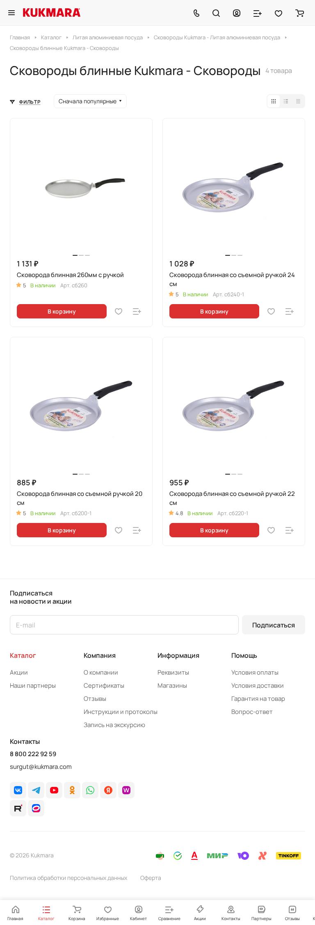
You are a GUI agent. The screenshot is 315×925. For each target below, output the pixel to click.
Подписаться (273, 625)
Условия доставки (257, 685)
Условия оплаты (254, 672)
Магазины (172, 685)
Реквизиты (173, 672)
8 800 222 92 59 (33, 754)
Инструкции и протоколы (121, 711)
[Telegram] (36, 790)
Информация (178, 655)
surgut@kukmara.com (41, 766)
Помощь (244, 655)
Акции (19, 672)
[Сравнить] (137, 311)
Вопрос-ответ (252, 711)
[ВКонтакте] (18, 790)
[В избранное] (118, 311)
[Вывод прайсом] (298, 101)
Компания (100, 655)
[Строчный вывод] (286, 101)
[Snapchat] (18, 808)
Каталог (23, 655)
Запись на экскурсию (114, 724)
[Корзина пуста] (299, 13)
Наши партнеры (33, 685)
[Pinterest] (126, 790)
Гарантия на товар (258, 698)
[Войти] (236, 13)
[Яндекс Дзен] (108, 790)
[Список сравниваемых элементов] (257, 13)
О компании (101, 672)
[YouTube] (54, 790)
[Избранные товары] (278, 13)
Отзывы (95, 698)
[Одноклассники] (72, 790)
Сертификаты (104, 685)
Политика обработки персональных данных (68, 878)
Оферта (150, 878)
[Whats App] (90, 790)
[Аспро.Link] (36, 808)
